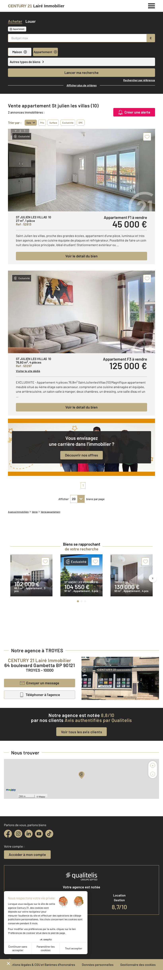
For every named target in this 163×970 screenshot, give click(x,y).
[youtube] (39, 834)
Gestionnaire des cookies (138, 964)
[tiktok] (49, 834)
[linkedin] (29, 834)
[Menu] (151, 5)
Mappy (42, 796)
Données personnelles (98, 964)
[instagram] (18, 834)
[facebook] (8, 834)
